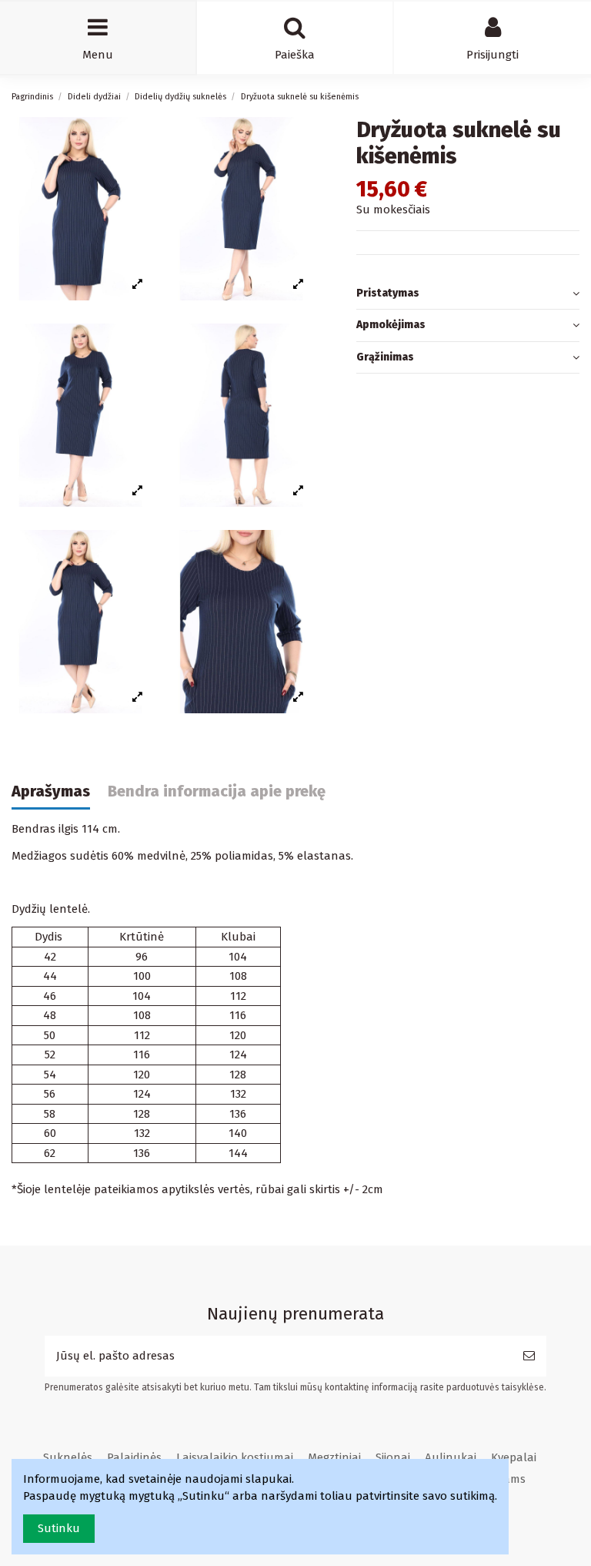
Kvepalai (513, 1457)
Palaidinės (134, 1457)
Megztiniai (334, 1457)
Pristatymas (387, 293)
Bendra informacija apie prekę (217, 791)
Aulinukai (450, 1457)
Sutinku (59, 1528)
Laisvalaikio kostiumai (234, 1457)
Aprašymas (51, 791)
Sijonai (393, 1457)
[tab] (467, 294)
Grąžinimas (385, 357)
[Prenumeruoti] (529, 1356)
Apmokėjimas (391, 324)
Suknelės (67, 1457)
